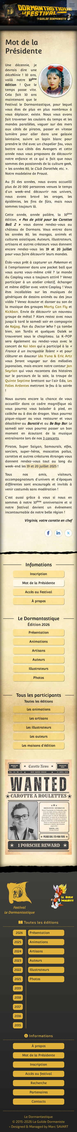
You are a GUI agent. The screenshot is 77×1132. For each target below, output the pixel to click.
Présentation (40, 933)
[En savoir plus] (58, 894)
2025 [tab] (17, 942)
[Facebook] (48, 533)
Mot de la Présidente (38, 1055)
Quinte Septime (17, 381)
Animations (39, 942)
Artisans (36, 951)
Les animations (38, 709)
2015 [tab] (18, 1025)
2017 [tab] (18, 1007)
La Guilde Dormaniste (49, 1121)
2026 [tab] (19, 933)
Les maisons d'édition (38, 745)
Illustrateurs (39, 970)
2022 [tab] (17, 970)
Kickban (11, 312)
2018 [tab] (18, 997)
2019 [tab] (18, 988)
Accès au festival (38, 1074)
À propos (39, 1046)
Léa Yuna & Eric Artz (55, 356)
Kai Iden (29, 346)
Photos (35, 979)
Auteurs (36, 960)
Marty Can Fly (56, 307)
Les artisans (38, 718)
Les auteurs (38, 736)
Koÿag (15, 326)
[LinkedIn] (58, 533)
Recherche (39, 1083)
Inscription (38, 1064)
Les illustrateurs (38, 727)
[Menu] (72, 5)
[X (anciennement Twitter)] (68, 533)
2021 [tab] (18, 979)
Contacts (39, 1101)
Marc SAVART (58, 1126)
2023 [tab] (17, 960)
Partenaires (39, 1092)
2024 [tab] (17, 951)
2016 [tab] (18, 1016)
